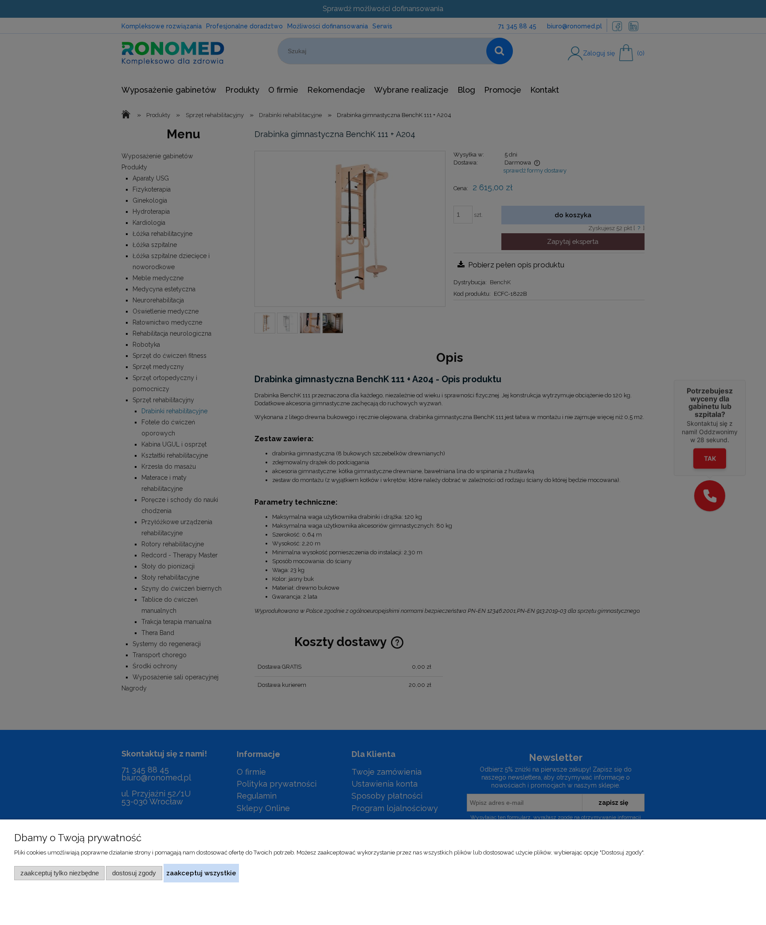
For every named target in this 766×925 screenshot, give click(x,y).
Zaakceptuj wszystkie (201, 873)
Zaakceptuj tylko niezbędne (59, 873)
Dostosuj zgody (134, 873)
